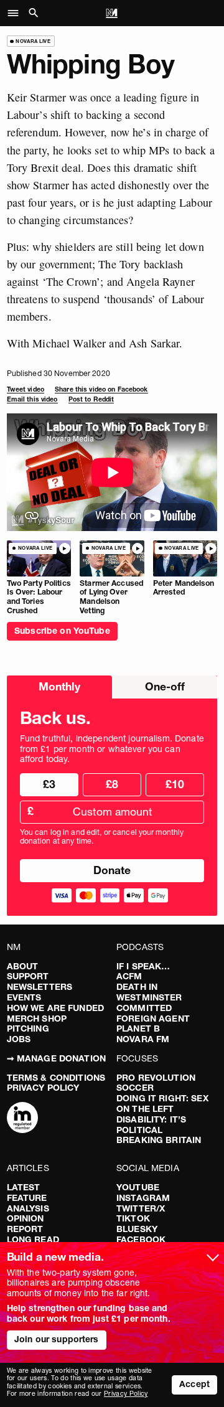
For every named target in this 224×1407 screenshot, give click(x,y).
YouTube (137, 1187)
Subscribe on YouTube (62, 630)
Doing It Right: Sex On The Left (162, 1103)
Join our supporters (56, 1339)
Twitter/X (140, 1208)
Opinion (25, 1218)
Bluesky (136, 1229)
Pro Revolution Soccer (155, 1083)
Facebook (141, 1239)
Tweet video (25, 389)
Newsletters (40, 986)
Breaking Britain (158, 1140)
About (23, 966)
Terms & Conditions (56, 1077)
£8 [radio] (112, 784)
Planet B (138, 1028)
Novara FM (142, 1039)
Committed (144, 1008)
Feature (27, 1197)
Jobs (19, 1039)
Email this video (32, 399)
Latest (23, 1187)
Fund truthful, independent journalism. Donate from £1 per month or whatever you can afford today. (112, 749)
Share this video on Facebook (101, 389)
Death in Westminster (149, 992)
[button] (16, 13)
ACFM (129, 976)
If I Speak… (143, 966)
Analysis (28, 1208)
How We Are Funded (55, 1008)
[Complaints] (22, 1119)
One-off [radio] (165, 686)
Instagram (143, 1197)
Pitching (28, 1028)
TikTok (133, 1218)
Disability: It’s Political (151, 1125)
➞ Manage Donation (56, 1058)
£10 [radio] (175, 784)
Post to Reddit (91, 399)
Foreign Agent (153, 1018)
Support (28, 976)
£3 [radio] (49, 784)
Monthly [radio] (59, 686)
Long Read (33, 1239)
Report (25, 1229)
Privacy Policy (43, 1087)
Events (24, 997)
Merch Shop (37, 1018)
